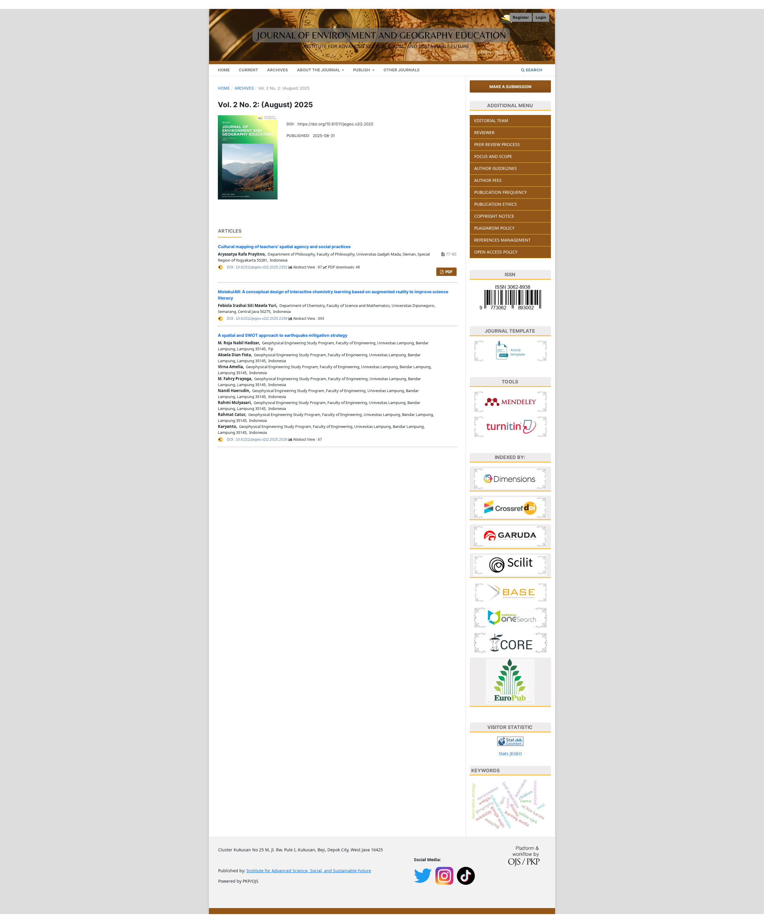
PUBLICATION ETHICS (495, 204)
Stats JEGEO (510, 753)
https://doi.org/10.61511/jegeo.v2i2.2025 (335, 124)
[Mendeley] (510, 401)
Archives (277, 69)
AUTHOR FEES (488, 180)
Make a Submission (510, 86)
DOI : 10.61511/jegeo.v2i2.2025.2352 (257, 267)
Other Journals (401, 69)
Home (224, 88)
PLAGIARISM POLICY (494, 228)
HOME (224, 69)
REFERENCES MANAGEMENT (502, 240)
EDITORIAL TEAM (491, 120)
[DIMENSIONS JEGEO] (509, 478)
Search (533, 69)
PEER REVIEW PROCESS (497, 144)
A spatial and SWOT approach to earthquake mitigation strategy (282, 335)
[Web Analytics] (510, 741)
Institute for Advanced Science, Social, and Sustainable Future (309, 870)
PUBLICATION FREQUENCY (500, 192)
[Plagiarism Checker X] (510, 426)
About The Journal (319, 69)
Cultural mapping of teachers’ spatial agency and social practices (284, 246)
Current (248, 69)
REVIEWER (484, 132)
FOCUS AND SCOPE (493, 156)
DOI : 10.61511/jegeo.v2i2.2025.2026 (257, 439)
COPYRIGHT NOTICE (494, 216)
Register (521, 17)
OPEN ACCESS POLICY (495, 252)
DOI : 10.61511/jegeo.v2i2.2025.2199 (257, 319)
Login (541, 17)
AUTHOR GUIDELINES (495, 168)
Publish (362, 69)
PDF (448, 271)
